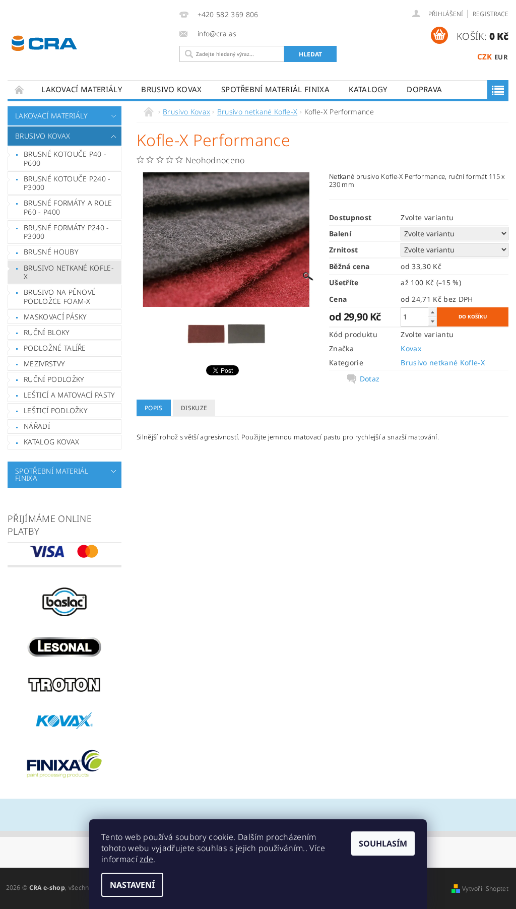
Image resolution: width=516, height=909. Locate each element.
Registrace (490, 14)
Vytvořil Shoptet (485, 888)
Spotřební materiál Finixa (275, 89)
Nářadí (37, 426)
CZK (484, 56)
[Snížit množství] (432, 321)
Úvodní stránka (20, 89)
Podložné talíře (55, 348)
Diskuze (194, 408)
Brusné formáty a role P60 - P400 (68, 207)
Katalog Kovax (51, 441)
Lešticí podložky (56, 410)
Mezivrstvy (44, 363)
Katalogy (368, 89)
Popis (154, 408)
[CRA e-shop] (90, 42)
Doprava (424, 89)
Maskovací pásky (55, 316)
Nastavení (132, 884)
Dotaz (370, 378)
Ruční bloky (47, 332)
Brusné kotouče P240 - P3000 (67, 183)
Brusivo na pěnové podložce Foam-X (60, 296)
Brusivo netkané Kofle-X (69, 272)
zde (146, 859)
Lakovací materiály (81, 89)
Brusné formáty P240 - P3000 (66, 232)
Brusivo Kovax (171, 89)
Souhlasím (383, 843)
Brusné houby (51, 251)
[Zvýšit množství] (432, 312)
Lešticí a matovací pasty (69, 395)
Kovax (411, 348)
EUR (501, 56)
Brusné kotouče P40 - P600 (65, 158)
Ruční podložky (54, 379)
